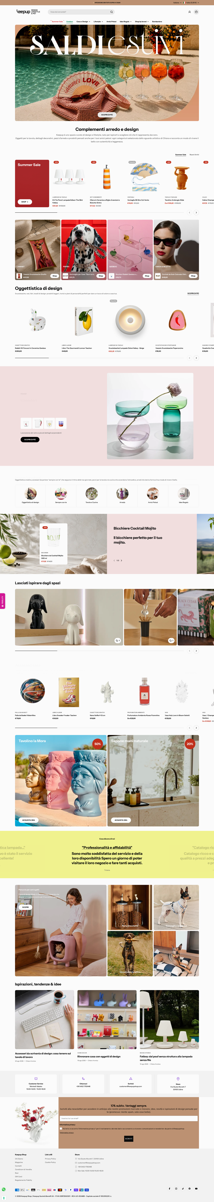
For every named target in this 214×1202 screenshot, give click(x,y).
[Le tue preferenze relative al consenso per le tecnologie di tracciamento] (4, 1198)
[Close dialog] (142, 577)
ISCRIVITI (107, 621)
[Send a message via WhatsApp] (3, 1189)
